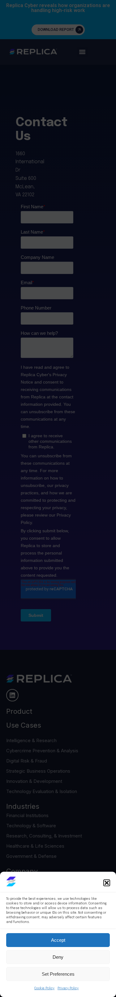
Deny (58, 957)
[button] (107, 883)
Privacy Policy (68, 988)
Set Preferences (58, 974)
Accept (58, 940)
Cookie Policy (44, 988)
